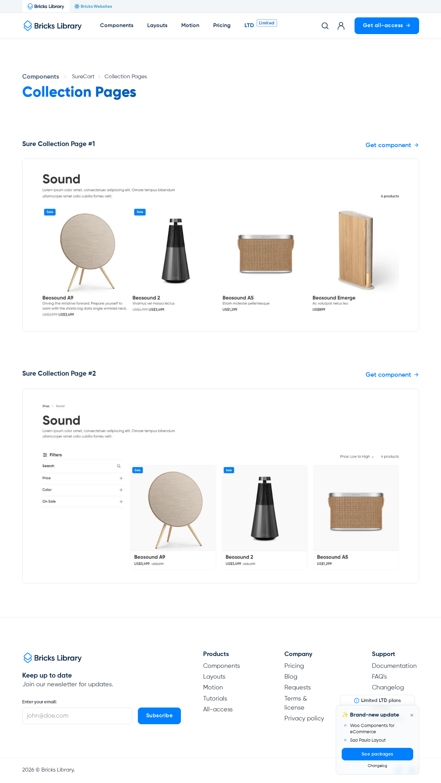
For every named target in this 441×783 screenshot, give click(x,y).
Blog (290, 677)
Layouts (157, 26)
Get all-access (383, 26)
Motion (190, 26)
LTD (249, 26)
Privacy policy (304, 719)
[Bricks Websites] (93, 6)
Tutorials (215, 699)
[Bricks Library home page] (52, 25)
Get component (388, 145)
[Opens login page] (341, 26)
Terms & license (295, 703)
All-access (218, 709)
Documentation (394, 666)
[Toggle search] (325, 26)
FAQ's (379, 677)
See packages (377, 754)
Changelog (377, 766)
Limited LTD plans (381, 700)
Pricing (222, 26)
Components (116, 26)
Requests (297, 688)
